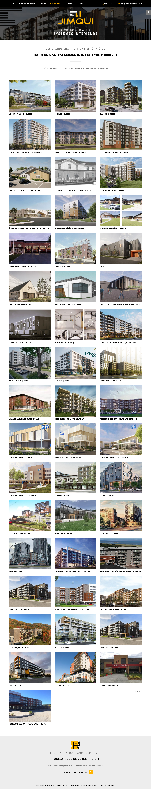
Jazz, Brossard (16, 571)
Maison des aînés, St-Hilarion (114, 457)
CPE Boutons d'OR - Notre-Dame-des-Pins (74, 190)
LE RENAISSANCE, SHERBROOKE (113, 609)
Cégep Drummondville (110, 685)
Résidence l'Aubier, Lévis (111, 381)
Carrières (68, 3)
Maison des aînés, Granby (21, 457)
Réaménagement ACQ (64, 342)
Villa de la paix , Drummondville (24, 419)
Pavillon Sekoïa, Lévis (19, 609)
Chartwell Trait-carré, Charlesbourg (72, 571)
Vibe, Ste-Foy (15, 685)
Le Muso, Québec (62, 381)
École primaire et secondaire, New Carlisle (29, 228)
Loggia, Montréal (63, 266)
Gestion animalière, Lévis (21, 304)
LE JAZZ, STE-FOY (62, 685)
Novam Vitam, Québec (18, 381)
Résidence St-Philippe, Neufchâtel (70, 419)
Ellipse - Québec (107, 114)
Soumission (80, 3)
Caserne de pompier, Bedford (22, 266)
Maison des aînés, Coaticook (68, 457)
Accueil (12, 3)
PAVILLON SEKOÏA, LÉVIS (110, 647)
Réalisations (55, 3)
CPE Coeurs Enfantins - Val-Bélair (24, 190)
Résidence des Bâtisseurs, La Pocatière (118, 419)
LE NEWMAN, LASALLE (109, 533)
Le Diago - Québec (62, 114)
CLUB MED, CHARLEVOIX (19, 647)
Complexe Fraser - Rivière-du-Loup (71, 152)
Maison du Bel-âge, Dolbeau (113, 228)
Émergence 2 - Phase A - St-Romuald (25, 152)
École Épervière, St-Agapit (21, 342)
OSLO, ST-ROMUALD (63, 647)
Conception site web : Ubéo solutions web (83, 785)
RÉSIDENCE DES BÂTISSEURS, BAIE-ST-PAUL (27, 724)
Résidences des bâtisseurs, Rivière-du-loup (120, 571)
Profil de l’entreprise (27, 3)
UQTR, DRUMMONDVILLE (65, 533)
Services (42, 3)
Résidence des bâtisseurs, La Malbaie (72, 609)
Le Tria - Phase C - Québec (20, 114)
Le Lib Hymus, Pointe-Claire (112, 190)
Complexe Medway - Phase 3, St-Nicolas (118, 342)
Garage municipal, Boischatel (68, 304)
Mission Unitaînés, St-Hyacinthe (69, 228)
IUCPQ (102, 266)
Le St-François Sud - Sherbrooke (115, 152)
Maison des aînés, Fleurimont (23, 495)
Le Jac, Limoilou (107, 495)
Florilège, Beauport (64, 495)
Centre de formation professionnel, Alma (120, 304)
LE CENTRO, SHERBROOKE (19, 533)
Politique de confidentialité (106, 785)
